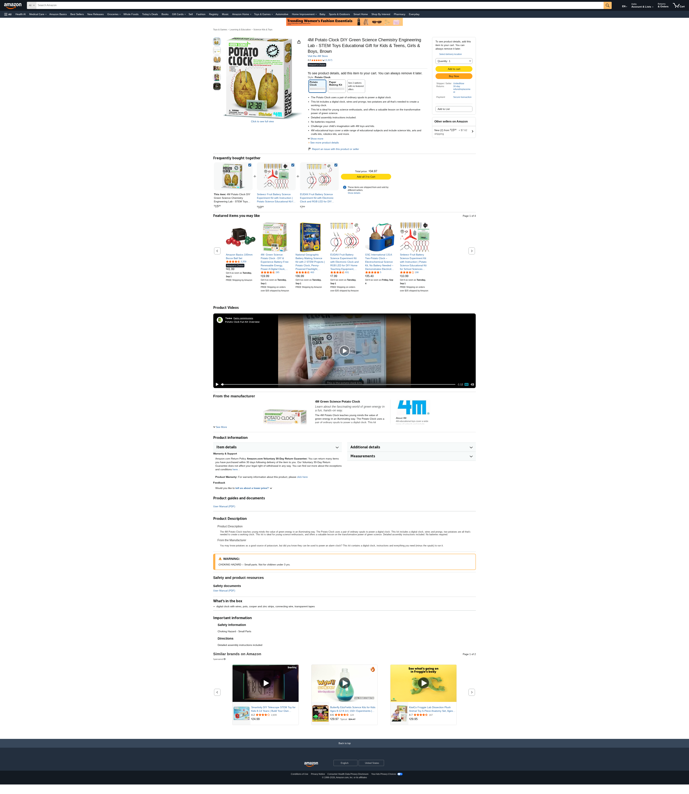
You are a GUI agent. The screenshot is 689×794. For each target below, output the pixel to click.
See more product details (324, 142)
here (235, 469)
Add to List (444, 109)
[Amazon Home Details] (250, 14)
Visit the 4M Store (318, 56)
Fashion (200, 14)
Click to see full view (262, 121)
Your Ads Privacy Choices (383, 774)
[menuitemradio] (466, 384)
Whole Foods (131, 14)
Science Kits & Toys (262, 29)
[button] (8, 14)
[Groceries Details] (120, 14)
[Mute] (472, 384)
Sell (191, 14)
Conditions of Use (299, 774)
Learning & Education (240, 29)
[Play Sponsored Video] (265, 683)
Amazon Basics (58, 14)
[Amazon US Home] (311, 764)
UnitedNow (458, 83)
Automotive (282, 14)
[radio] (217, 41)
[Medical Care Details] (46, 14)
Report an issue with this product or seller (335, 149)
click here (302, 476)
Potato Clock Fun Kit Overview (242, 321)
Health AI (20, 14)
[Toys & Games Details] (272, 14)
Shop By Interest (380, 14)
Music (225, 14)
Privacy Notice (318, 774)
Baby (322, 14)
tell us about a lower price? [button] (252, 488)
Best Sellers (77, 14)
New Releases (95, 14)
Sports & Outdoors (339, 14)
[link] (276, 176)
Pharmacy (399, 14)
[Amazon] (13, 5)
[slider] (338, 384)
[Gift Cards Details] (185, 14)
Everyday (414, 14)
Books (164, 14)
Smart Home (360, 14)
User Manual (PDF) (224, 506)
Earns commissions (243, 318)
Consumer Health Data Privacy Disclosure (348, 774)
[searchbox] (320, 5)
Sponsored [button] (218, 659)
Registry (213, 14)
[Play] (216, 384)
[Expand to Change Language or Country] (626, 6)
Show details (354, 193)
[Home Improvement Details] (316, 14)
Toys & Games (220, 29)
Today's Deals (150, 14)
